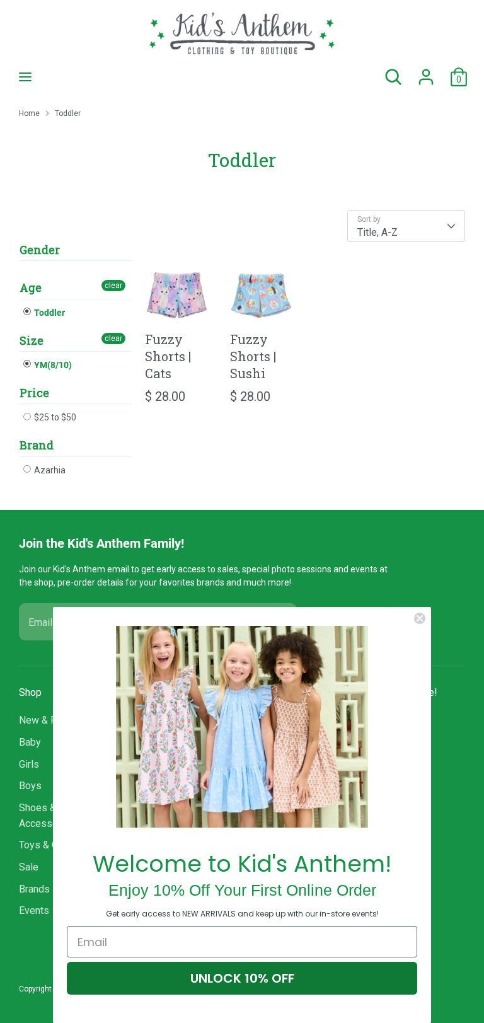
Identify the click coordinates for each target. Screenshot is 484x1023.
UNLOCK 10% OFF (242, 978)
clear (113, 285)
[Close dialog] (419, 618)
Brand (37, 445)
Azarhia (49, 470)
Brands (34, 889)
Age (31, 287)
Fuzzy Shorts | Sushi (253, 356)
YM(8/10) (52, 365)
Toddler (68, 113)
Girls (29, 764)
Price (34, 392)
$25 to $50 (54, 417)
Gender (40, 250)
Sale (28, 867)
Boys (30, 786)
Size (31, 340)
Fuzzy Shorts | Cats (168, 356)
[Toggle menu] (25, 76)
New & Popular (51, 720)
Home (29, 113)
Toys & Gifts (46, 845)
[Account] (426, 72)
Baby (30, 742)
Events (34, 910)
